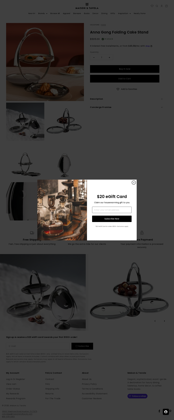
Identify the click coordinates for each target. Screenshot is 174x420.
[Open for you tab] (166, 412)
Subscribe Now (111, 218)
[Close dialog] (134, 182)
